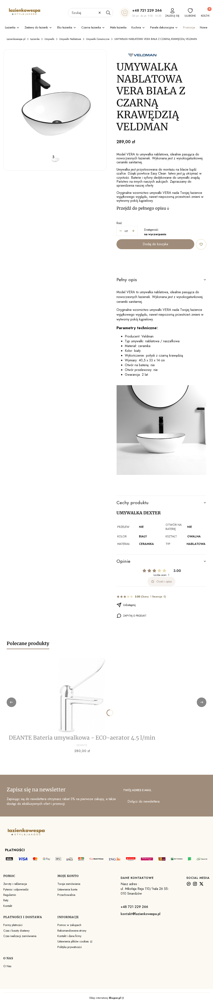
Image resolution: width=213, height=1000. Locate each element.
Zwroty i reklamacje (15, 884)
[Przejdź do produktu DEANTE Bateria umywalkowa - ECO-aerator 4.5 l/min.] (82, 695)
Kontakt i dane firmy (69, 936)
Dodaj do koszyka (155, 244)
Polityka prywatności (69, 947)
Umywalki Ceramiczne (97, 39)
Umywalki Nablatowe (70, 39)
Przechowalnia (66, 895)
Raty (5, 900)
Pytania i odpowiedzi (15, 889)
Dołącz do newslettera (144, 801)
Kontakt (7, 906)
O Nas (7, 966)
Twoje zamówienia (68, 884)
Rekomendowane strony (71, 931)
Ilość (119, 223)
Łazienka (35, 39)
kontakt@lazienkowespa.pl (140, 913)
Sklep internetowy (105, 998)
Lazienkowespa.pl (16, 39)
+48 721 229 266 (147, 10)
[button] (108, 12)
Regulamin (9, 895)
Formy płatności (12, 925)
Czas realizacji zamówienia (19, 936)
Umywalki (49, 39)
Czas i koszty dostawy (16, 931)
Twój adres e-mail (137, 790)
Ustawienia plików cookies (73, 941)
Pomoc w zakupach (69, 925)
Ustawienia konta (67, 889)
